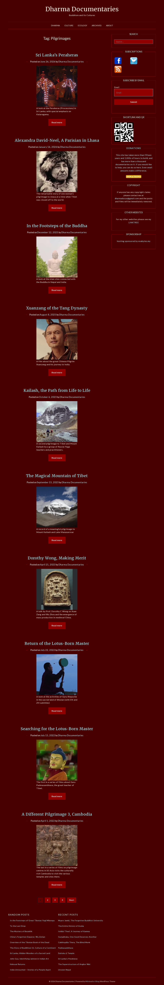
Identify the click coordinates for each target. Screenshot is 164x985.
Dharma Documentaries (82, 9)
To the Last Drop (18, 926)
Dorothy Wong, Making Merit (57, 558)
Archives (97, 25)
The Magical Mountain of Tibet (57, 475)
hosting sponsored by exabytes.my (133, 241)
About (109, 25)
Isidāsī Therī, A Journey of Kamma (74, 931)
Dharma (55, 25)
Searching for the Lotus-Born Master (57, 728)
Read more (57, 122)
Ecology (82, 25)
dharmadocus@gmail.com (127, 198)
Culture (68, 25)
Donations (133, 148)
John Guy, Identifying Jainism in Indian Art (29, 959)
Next (71, 900)
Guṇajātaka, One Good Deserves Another (77, 937)
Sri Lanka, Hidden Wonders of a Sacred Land (30, 953)
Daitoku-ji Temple (66, 953)
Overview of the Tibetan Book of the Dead (29, 942)
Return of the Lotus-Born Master (57, 643)
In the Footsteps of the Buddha (57, 225)
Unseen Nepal (64, 970)
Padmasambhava (65, 948)
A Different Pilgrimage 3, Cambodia (57, 814)
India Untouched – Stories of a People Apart (30, 970)
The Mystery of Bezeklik (21, 931)
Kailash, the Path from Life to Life (57, 390)
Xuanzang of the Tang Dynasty (57, 308)
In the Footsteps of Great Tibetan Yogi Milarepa (32, 920)
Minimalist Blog (93, 981)
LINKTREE (134, 222)
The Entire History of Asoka (71, 926)
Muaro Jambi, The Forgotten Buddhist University (80, 920)
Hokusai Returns (17, 964)
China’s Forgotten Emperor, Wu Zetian (27, 937)
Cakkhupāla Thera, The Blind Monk (74, 942)
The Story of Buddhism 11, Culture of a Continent (33, 948)
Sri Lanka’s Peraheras (57, 55)
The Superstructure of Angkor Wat (74, 964)
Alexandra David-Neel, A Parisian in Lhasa (57, 140)
